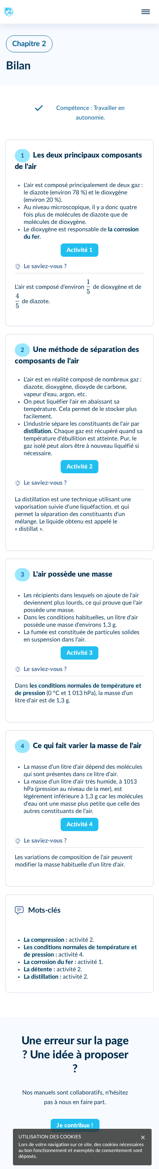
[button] (79, 112)
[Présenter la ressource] (136, 155)
